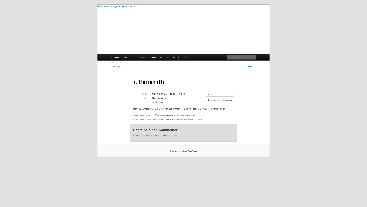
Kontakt (176, 57)
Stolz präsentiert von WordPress (183, 151)
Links (186, 57)
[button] (220, 100)
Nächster (251, 66)
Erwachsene (129, 57)
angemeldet (145, 135)
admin (155, 119)
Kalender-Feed (163, 115)
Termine (152, 57)
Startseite (115, 57)
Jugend (141, 57)
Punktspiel (158, 102)
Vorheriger (116, 66)
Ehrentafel (164, 57)
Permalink (198, 119)
